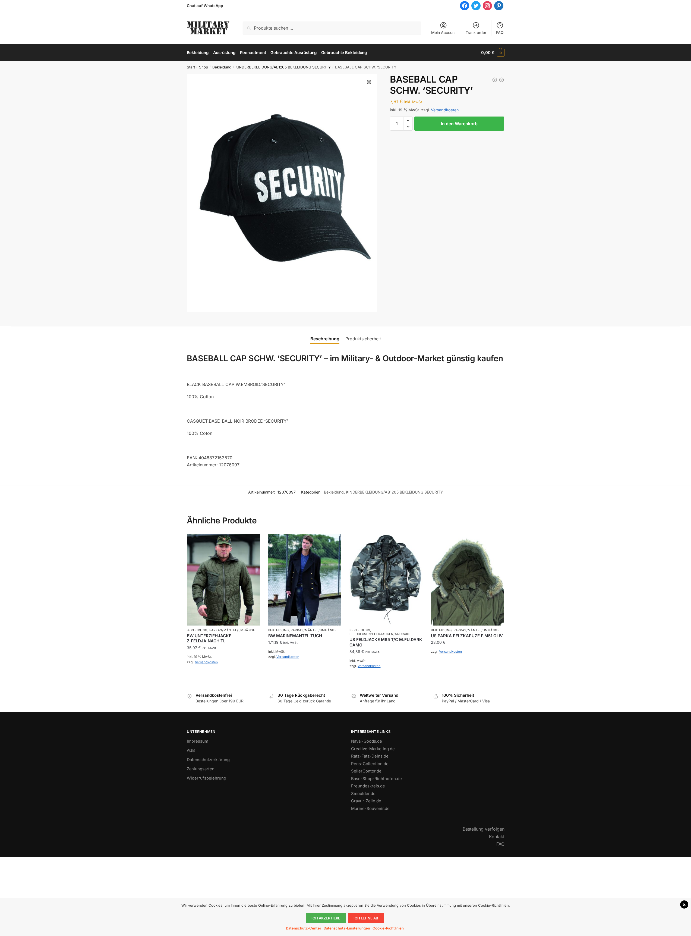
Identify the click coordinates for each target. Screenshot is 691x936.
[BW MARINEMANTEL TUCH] (305, 579)
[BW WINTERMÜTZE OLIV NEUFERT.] (501, 80)
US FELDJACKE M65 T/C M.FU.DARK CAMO (385, 642)
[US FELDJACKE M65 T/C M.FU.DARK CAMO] (386, 579)
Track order (476, 32)
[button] (369, 82)
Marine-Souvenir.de (370, 808)
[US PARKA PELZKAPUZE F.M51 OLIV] (467, 579)
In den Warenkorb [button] (223, 674)
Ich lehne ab (366, 918)
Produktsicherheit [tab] (363, 338)
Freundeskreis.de (368, 786)
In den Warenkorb (459, 123)
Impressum (197, 741)
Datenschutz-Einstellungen (347, 928)
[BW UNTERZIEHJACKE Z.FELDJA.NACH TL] (223, 579)
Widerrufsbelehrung (206, 778)
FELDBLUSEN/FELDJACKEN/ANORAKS (379, 634)
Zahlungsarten (200, 768)
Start (191, 67)
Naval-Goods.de (366, 741)
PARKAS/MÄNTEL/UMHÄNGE (232, 630)
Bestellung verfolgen (483, 829)
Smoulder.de (363, 793)
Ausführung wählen (304, 669)
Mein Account (443, 32)
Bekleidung (221, 67)
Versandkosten (445, 110)
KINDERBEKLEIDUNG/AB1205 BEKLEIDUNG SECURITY (283, 67)
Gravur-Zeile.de (366, 800)
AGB (191, 750)
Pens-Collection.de (370, 763)
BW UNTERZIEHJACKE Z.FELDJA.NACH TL (209, 638)
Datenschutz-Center (303, 928)
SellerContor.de (366, 771)
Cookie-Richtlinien (388, 928)
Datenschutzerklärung (208, 759)
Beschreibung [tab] (324, 338)
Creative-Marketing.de (373, 748)
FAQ (500, 32)
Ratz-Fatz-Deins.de (370, 756)
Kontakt (496, 836)
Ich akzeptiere (325, 918)
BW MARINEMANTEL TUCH (295, 635)
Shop (203, 67)
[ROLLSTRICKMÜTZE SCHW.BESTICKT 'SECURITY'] (494, 80)
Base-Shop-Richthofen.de (376, 778)
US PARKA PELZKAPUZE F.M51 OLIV (467, 635)
